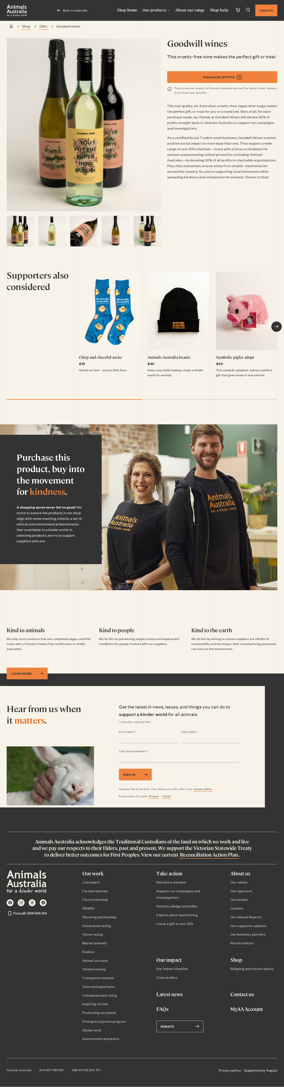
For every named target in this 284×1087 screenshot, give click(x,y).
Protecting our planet (99, 1012)
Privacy (154, 796)
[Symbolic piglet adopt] (246, 311)
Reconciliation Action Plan (209, 854)
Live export (91, 882)
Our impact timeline (172, 968)
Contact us (242, 994)
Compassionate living (99, 995)
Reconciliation (242, 943)
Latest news (169, 994)
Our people (239, 899)
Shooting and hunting (99, 917)
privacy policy (203, 789)
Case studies (166, 977)
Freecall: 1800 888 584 (30, 913)
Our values (238, 882)
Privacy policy (230, 1070)
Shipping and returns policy (252, 968)
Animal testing (94, 969)
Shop (26, 26)
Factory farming (95, 899)
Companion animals (98, 977)
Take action (169, 873)
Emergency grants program (104, 1021)
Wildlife (88, 908)
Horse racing (92, 934)
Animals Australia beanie (169, 357)
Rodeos (88, 951)
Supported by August (261, 1070)
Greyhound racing (96, 925)
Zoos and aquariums (98, 986)
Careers (236, 908)
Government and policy (100, 1038)
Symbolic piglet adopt (235, 357)
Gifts (43, 26)
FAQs (162, 1009)
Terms (166, 796)
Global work (91, 1030)
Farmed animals (95, 890)
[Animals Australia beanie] (178, 311)
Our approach (241, 890)
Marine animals (94, 943)
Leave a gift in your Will (174, 923)
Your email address (142, 751)
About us (240, 873)
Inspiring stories (95, 1003)
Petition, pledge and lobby (176, 906)
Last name (197, 732)
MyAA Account (246, 1009)
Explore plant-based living (177, 914)
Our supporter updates (248, 925)
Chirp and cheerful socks (100, 357)
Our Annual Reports (246, 917)
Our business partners (248, 934)
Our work (92, 873)
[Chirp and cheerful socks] (109, 311)
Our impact (169, 960)
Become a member (171, 882)
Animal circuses (95, 960)
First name (135, 732)
